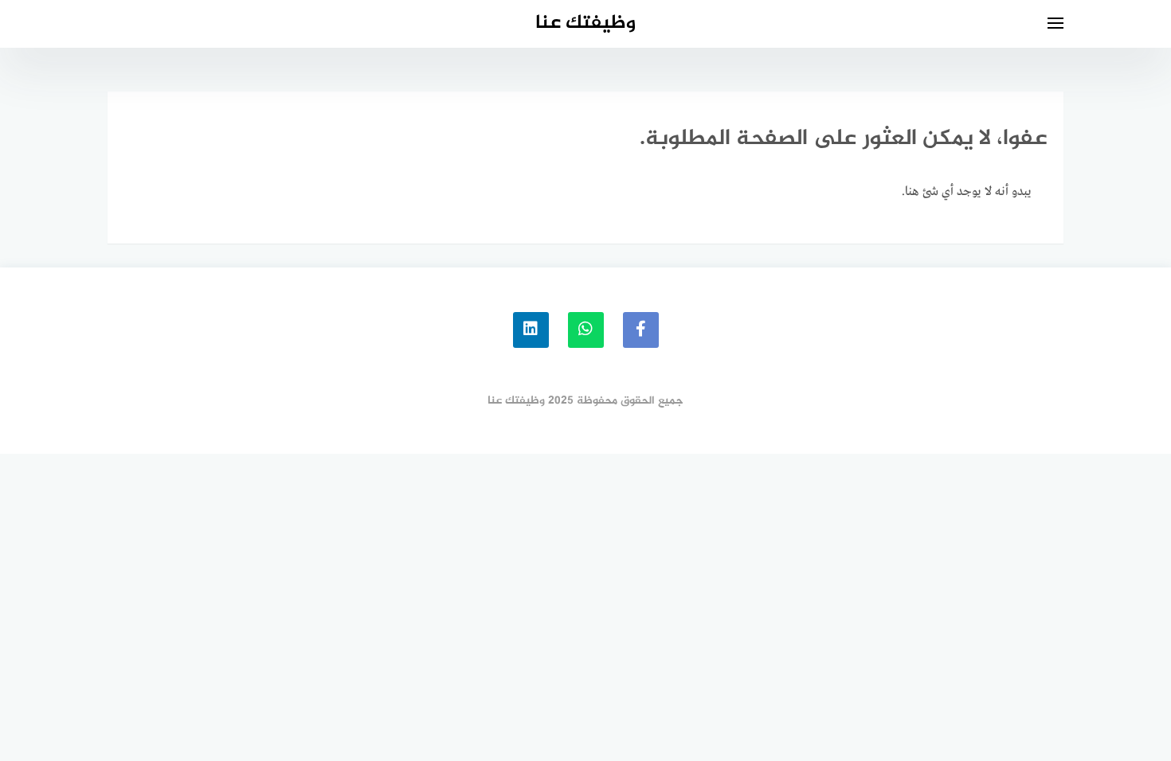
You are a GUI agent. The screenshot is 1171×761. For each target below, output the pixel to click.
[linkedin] (531, 330)
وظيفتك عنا (585, 23)
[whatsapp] (586, 330)
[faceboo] (641, 330)
